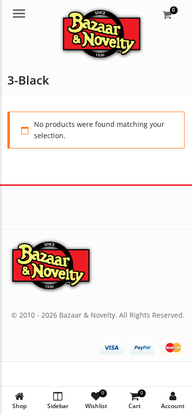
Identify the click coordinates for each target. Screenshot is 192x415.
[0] (167, 15)
